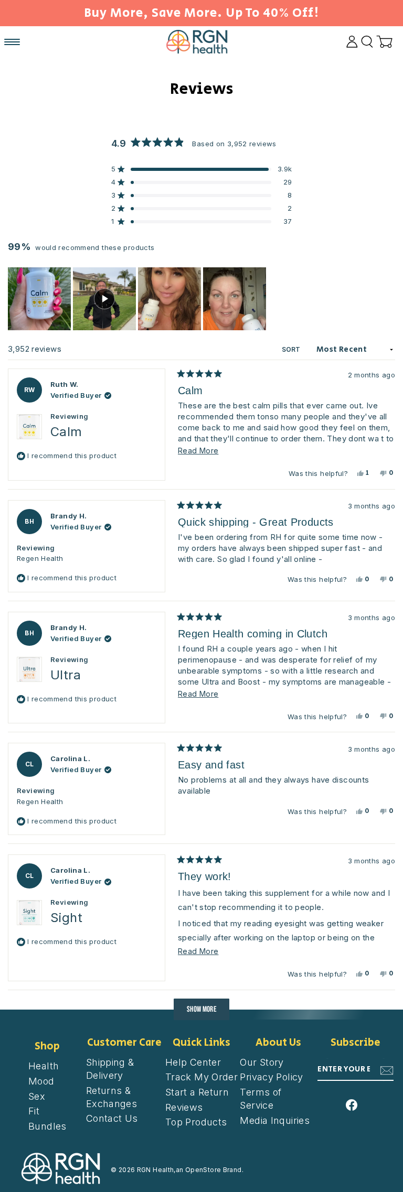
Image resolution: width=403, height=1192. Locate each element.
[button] (39, 298)
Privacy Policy (271, 1076)
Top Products (196, 1122)
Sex (36, 1096)
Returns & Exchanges (111, 1097)
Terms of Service (260, 1099)
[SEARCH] (367, 42)
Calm (66, 431)
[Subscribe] (387, 1070)
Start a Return (197, 1092)
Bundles (47, 1126)
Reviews (184, 1107)
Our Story (261, 1062)
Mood (41, 1081)
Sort (292, 349)
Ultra (65, 674)
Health (43, 1065)
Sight (66, 917)
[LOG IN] (352, 42)
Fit (33, 1111)
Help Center (193, 1062)
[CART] (384, 42)
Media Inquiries (275, 1120)
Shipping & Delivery (110, 1069)
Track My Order (201, 1076)
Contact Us (112, 1118)
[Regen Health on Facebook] (351, 1103)
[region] (138, 298)
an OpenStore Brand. (209, 1170)
